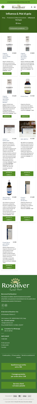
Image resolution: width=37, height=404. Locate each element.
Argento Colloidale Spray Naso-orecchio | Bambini (6, 99)
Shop (3, 17)
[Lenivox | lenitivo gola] (9, 129)
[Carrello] (35, 7)
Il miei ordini (5, 345)
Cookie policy (6, 355)
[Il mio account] (32, 7)
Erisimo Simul (24, 96)
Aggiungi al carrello (9, 173)
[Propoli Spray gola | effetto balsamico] (9, 232)
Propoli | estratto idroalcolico (24, 199)
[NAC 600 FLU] (27, 129)
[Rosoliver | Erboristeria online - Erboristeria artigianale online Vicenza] (18, 7)
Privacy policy (16, 355)
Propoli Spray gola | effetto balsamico (6, 244)
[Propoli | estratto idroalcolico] (27, 187)
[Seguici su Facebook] (2, 305)
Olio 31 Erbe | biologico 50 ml (7, 198)
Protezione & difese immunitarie (16, 17)
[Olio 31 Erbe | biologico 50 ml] (9, 187)
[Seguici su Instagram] (6, 305)
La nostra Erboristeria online (10, 399)
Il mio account (5, 343)
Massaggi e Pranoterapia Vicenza (26, 399)
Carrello (3, 347)
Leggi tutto (7, 73)
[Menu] (2, 7)
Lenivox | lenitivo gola (6, 139)
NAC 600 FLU (24, 139)
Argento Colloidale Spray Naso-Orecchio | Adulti (24, 56)
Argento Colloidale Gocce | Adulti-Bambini (7, 56)
